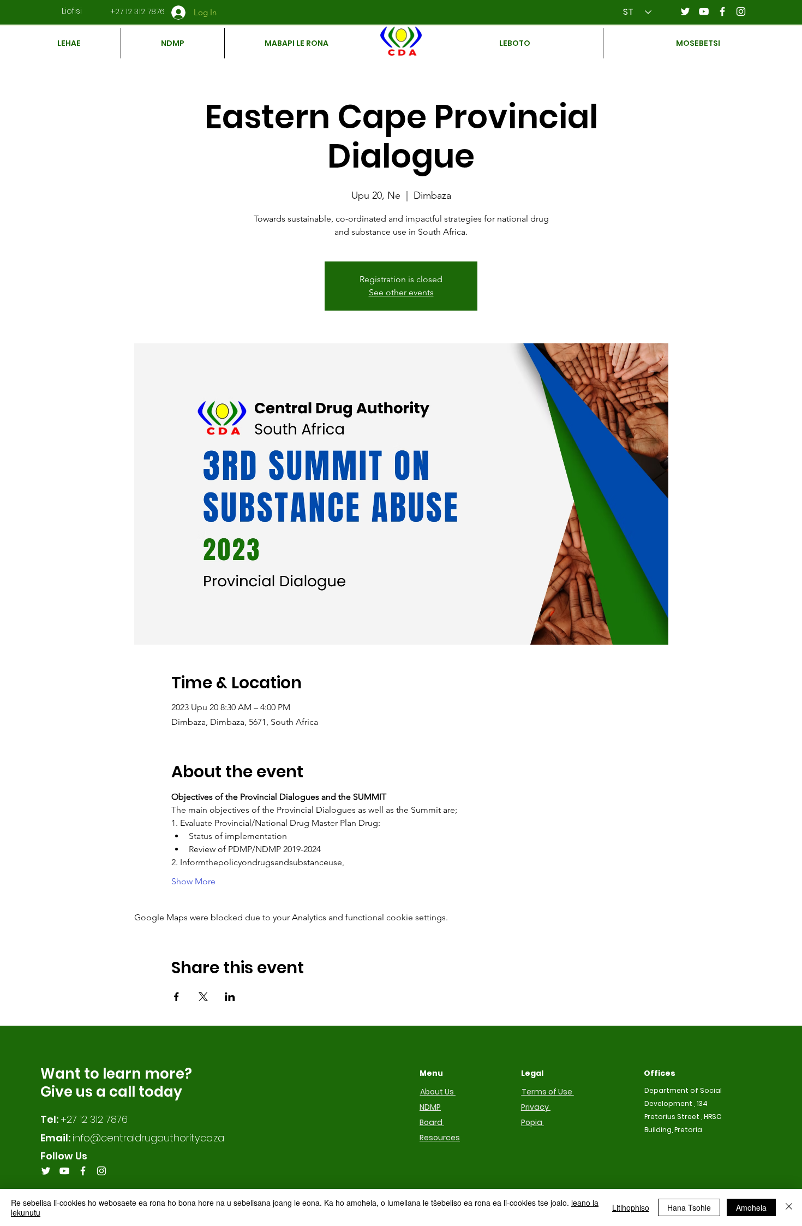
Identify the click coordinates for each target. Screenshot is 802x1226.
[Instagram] (741, 11)
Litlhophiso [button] (630, 1207)
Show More (193, 881)
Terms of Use (548, 1091)
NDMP (430, 1107)
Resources (440, 1137)
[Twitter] (685, 11)
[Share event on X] (203, 996)
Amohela (751, 1207)
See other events (401, 292)
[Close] (788, 1207)
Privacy (535, 1107)
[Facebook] (722, 11)
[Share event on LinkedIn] (230, 996)
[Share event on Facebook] (176, 996)
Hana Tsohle (689, 1207)
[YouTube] (704, 11)
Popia (532, 1122)
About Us (438, 1091)
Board (432, 1122)
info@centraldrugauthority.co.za (148, 1138)
